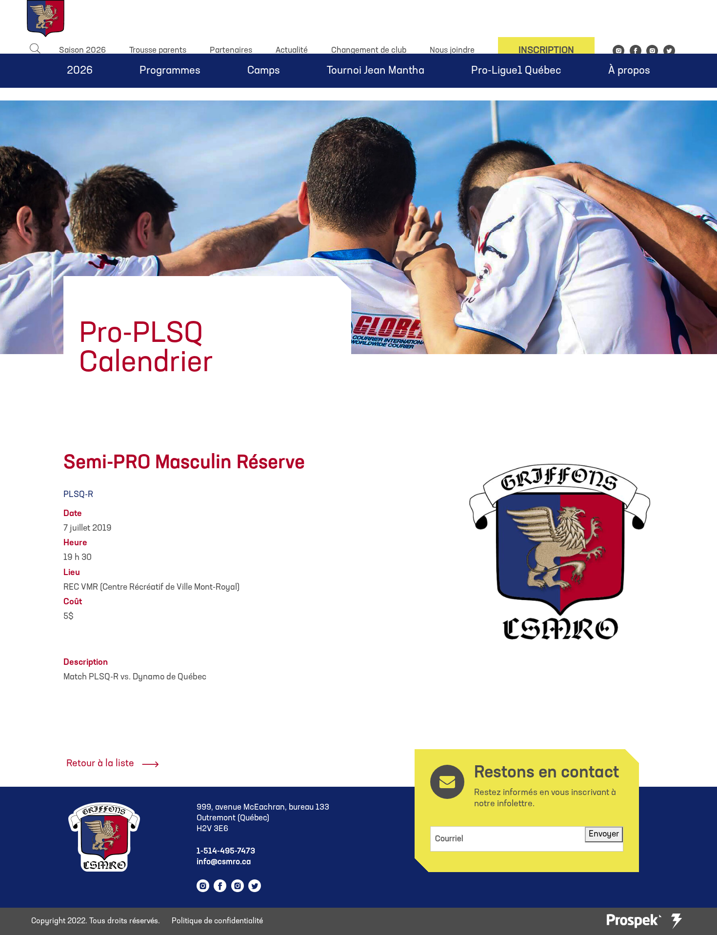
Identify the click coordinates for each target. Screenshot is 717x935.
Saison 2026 (82, 50)
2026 (80, 71)
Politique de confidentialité (217, 921)
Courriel (449, 839)
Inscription (546, 51)
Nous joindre (452, 50)
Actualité (292, 50)
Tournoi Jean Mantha (375, 71)
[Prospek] (634, 922)
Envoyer (604, 834)
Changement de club (368, 50)
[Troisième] (676, 921)
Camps (263, 71)
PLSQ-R (78, 495)
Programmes (169, 71)
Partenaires (231, 50)
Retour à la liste (100, 764)
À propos (629, 71)
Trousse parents (157, 50)
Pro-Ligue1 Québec (516, 71)
